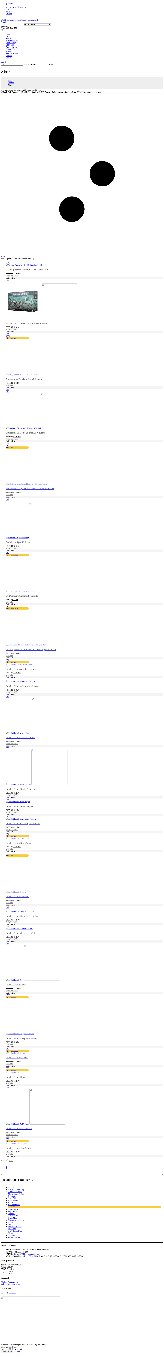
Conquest (11, 1214)
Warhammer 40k (12, 41)
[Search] (52, 64)
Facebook (4, 1293)
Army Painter (13, 1200)
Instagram (12, 1293)
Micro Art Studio (14, 1227)
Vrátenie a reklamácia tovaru (12, 1284)
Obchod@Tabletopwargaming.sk (26, 1254)
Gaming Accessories (16, 1220)
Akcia (8, 36)
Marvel (8, 51)
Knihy (10, 1222)
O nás (8, 9)
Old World (10, 45)
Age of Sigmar (11, 47)
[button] (3, 22)
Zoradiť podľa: (7, 259)
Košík (8, 12)
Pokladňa (17, 1351)
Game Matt (12, 1218)
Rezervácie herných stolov (16, 7)
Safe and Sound (12, 53)
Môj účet (9, 3)
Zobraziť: (5, 1160)
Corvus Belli (13, 1216)
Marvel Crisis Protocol (16, 1194)
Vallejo (10, 1202)
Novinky (11, 1235)
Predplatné (12, 1229)
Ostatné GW (10, 49)
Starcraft (9, 38)
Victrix (10, 1233)
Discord (9, 14)
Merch (10, 1224)
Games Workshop (15, 1192)
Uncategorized (13, 1209)
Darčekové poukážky (16, 1190)
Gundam (11, 1196)
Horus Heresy (11, 43)
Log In (8, 58)
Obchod (9, 56)
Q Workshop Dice (15, 1231)
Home (8, 34)
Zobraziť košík (7, 1351)
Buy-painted (12, 1211)
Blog (7, 5)
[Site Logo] (19, 20)
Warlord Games (14, 1237)
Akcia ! (12, 1207)
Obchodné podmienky (9, 1282)
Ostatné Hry (12, 1198)
